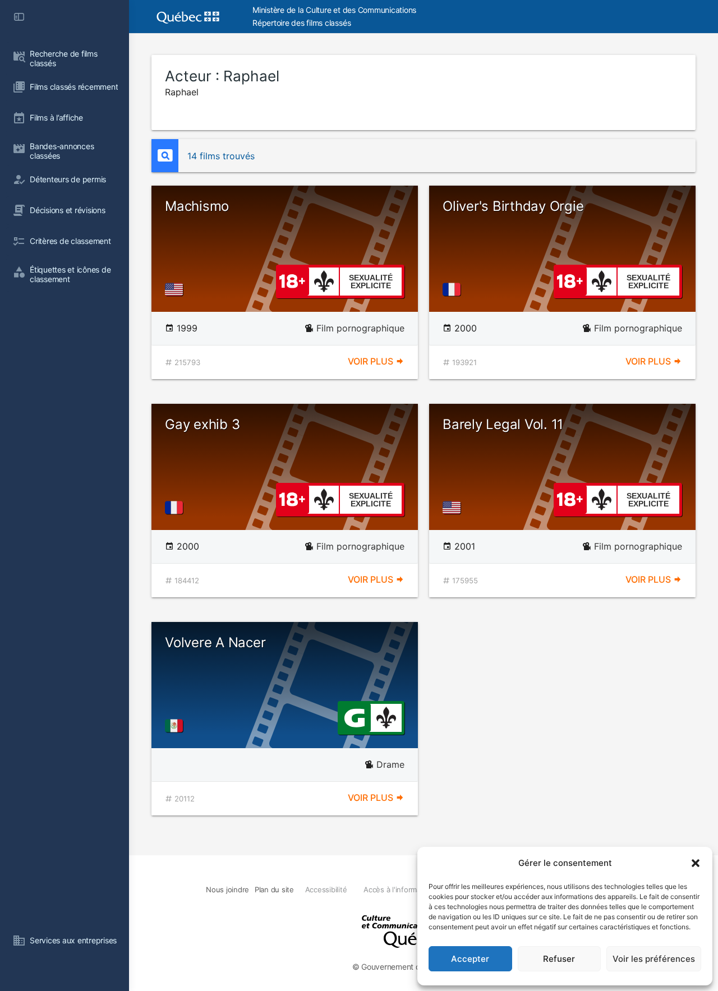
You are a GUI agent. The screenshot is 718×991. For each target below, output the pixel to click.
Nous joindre (227, 889)
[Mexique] (176, 726)
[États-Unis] (176, 289)
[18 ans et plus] (292, 280)
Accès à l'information (398, 889)
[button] (695, 863)
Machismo (197, 206)
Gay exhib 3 (202, 424)
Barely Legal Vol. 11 (503, 424)
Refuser (559, 958)
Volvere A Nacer (215, 642)
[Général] (354, 716)
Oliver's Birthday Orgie (513, 206)
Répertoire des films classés (301, 22)
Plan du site (274, 889)
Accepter (470, 958)
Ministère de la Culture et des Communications (334, 10)
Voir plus (371, 361)
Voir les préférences (654, 958)
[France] (454, 289)
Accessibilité (326, 889)
